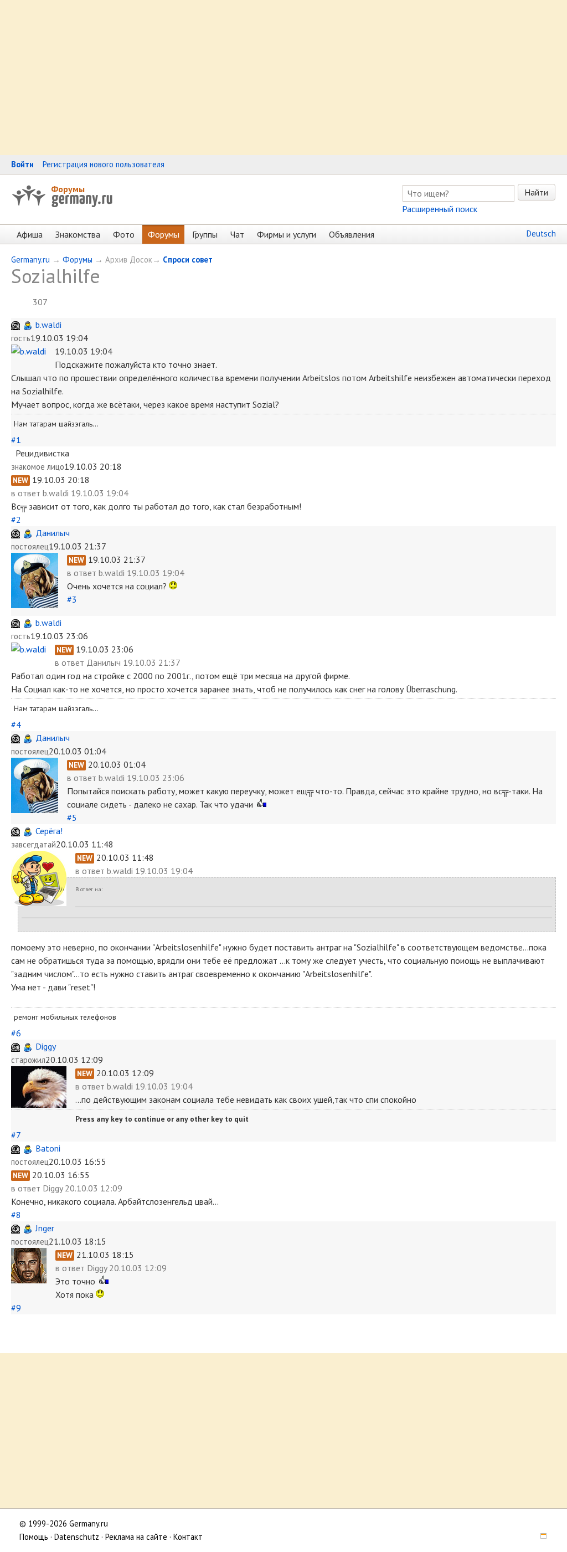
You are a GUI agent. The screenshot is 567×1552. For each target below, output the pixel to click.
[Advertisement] (283, 77)
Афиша (30, 234)
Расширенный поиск (439, 208)
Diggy (45, 1046)
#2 (16, 519)
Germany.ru (30, 259)
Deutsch (541, 233)
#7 (15, 1134)
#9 (16, 1307)
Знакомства (77, 234)
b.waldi (48, 324)
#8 (16, 1214)
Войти (22, 164)
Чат (237, 234)
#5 (72, 817)
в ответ (27, 493)
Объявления (351, 234)
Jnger (44, 1228)
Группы (205, 234)
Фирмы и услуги (286, 234)
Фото (124, 234)
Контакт (188, 1537)
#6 (16, 1033)
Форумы (68, 188)
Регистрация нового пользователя (103, 164)
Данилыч (52, 532)
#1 (16, 439)
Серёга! (49, 830)
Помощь (33, 1537)
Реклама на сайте (136, 1537)
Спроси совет (188, 259)
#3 (72, 599)
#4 (16, 724)
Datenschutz (76, 1537)
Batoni (47, 1148)
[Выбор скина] (540, 1537)
